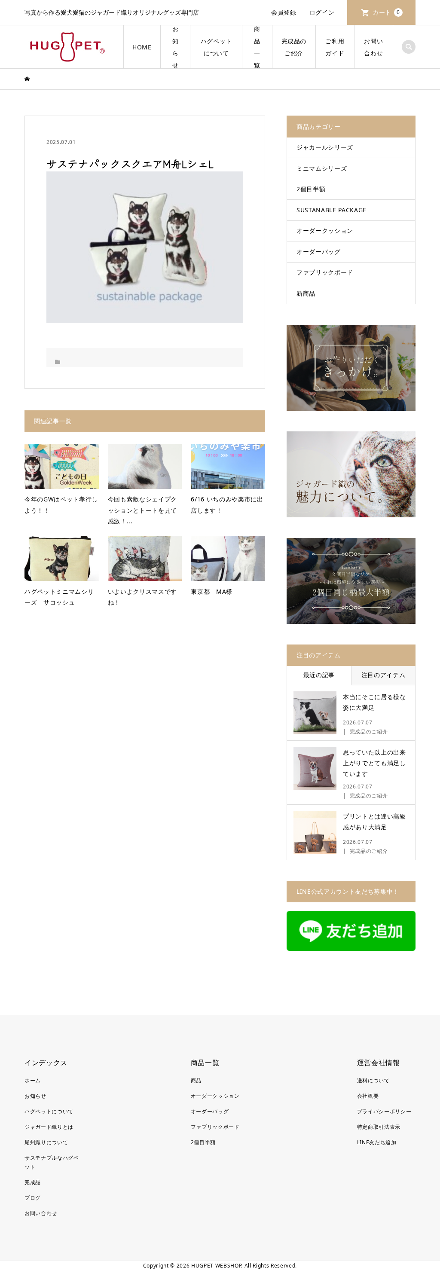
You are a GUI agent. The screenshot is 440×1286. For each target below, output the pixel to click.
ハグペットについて (216, 47)
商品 (196, 1080)
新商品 (305, 293)
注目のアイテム (383, 675)
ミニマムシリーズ (321, 168)
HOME (142, 47)
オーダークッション (324, 230)
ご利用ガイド (334, 47)
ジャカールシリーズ (324, 147)
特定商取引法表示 (378, 1126)
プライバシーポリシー (384, 1111)
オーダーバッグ (318, 251)
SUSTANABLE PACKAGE (331, 210)
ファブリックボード (324, 272)
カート (386, 12)
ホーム (32, 1080)
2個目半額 (310, 189)
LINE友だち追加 (377, 1142)
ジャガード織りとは (48, 1126)
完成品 (32, 1182)
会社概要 (368, 1096)
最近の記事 (319, 675)
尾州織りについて (46, 1142)
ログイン (322, 12)
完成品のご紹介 (294, 47)
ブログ (32, 1197)
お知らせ (175, 47)
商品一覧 (257, 47)
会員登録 (283, 12)
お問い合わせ (373, 47)
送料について (373, 1080)
